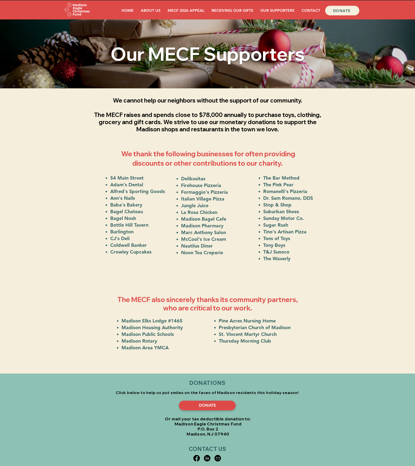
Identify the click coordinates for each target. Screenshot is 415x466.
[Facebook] (196, 458)
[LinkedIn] (207, 458)
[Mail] (217, 458)
